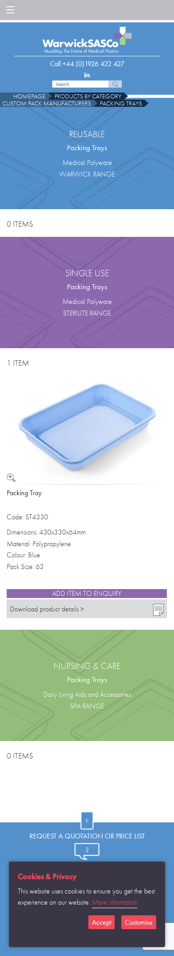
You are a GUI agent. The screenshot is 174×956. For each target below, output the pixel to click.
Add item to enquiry (86, 593)
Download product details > (47, 609)
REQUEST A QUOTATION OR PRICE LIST (87, 836)
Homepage (29, 96)
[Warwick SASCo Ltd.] (87, 37)
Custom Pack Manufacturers (46, 103)
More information (114, 902)
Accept (101, 922)
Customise (139, 922)
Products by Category (87, 96)
